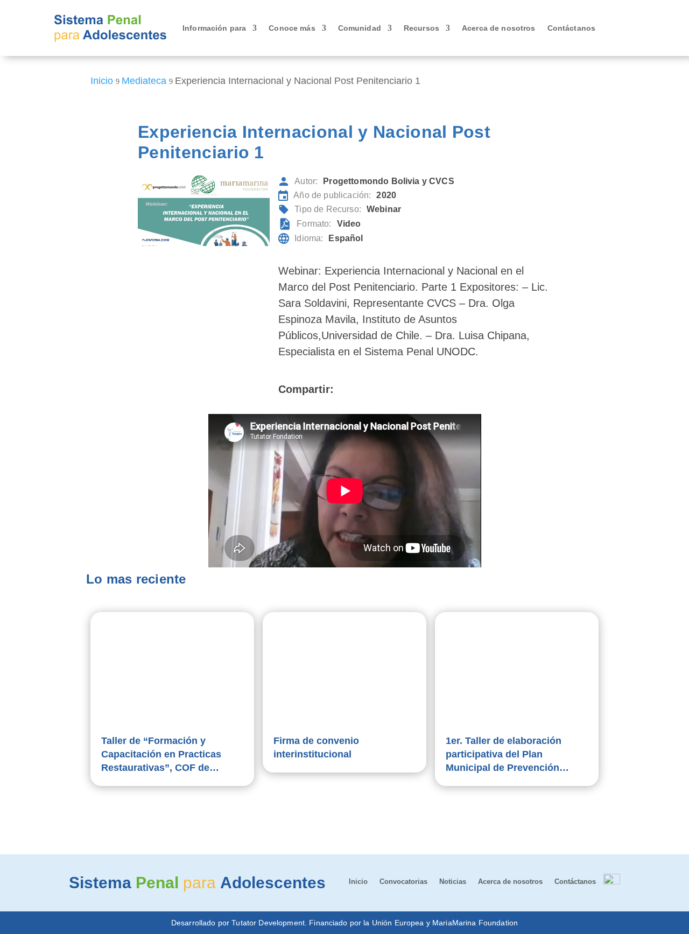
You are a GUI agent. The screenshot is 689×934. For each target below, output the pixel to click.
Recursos (421, 28)
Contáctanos (571, 28)
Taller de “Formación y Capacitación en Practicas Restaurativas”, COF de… (161, 754)
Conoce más (292, 28)
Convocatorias (403, 882)
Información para (214, 28)
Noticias (452, 882)
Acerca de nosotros (499, 28)
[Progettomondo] (611, 881)
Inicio (358, 882)
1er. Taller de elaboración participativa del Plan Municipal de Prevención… (507, 754)
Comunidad (359, 28)
